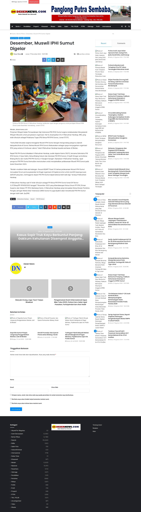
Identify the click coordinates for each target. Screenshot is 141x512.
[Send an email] (22, 54)
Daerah (13, 440)
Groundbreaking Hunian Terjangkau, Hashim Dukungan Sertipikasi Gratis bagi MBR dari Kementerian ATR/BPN (119, 117)
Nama (12, 379)
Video (13, 504)
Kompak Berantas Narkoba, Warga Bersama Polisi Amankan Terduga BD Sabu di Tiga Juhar (119, 261)
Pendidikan (27, 26)
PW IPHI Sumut (40, 199)
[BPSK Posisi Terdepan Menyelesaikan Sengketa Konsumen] (101, 140)
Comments (121, 43)
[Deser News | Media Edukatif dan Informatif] (29, 12)
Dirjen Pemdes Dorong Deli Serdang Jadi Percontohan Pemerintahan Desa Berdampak (118, 83)
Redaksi (95, 428)
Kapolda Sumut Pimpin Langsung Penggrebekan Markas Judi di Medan (19, 335)
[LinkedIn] (53, 60)
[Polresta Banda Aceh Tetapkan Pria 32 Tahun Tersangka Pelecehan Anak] (101, 70)
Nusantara (14, 469)
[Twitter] (49, 60)
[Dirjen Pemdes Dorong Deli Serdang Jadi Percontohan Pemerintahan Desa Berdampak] (101, 85)
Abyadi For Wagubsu (18, 430)
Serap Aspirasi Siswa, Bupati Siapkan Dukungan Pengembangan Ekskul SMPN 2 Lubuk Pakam (119, 318)
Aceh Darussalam (17, 434)
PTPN (83, 26)
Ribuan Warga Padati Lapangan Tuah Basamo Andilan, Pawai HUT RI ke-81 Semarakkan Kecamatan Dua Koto (119, 222)
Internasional (106, 26)
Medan (21, 38)
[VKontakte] (59, 207)
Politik (13, 485)
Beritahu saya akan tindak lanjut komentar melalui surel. (30, 399)
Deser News (17, 54)
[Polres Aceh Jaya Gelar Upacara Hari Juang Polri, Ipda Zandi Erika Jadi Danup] (101, 56)
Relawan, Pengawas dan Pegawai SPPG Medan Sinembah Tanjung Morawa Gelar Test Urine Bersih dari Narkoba (118, 152)
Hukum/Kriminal (16, 450)
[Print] (62, 60)
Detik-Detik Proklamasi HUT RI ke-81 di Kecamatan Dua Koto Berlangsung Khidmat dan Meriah (119, 242)
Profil (98, 26)
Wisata (53, 26)
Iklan (94, 431)
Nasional (14, 466)
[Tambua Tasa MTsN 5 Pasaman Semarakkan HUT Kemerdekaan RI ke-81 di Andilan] (101, 336)
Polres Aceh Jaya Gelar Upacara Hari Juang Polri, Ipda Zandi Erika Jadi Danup (118, 53)
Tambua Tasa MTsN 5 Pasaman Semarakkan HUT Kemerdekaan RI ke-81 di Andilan (118, 334)
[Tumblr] (46, 207)
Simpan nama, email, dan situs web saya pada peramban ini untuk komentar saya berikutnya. (43, 395)
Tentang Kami (97, 425)
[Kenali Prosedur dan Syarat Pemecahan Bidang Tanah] (50, 324)
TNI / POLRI (74, 26)
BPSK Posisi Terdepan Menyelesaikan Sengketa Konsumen (117, 138)
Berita (18, 26)
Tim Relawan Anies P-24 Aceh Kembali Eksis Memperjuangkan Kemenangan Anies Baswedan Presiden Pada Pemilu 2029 (119, 299)
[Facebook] (44, 60)
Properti (36, 26)
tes (113, 33)
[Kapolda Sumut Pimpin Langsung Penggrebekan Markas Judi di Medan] (22, 324)
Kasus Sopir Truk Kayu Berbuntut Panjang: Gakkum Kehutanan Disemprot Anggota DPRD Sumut (50, 239)
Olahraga (90, 26)
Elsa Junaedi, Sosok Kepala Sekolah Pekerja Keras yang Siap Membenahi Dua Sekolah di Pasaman (119, 203)
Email (12, 387)
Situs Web (54, 387)
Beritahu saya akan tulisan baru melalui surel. (27, 403)
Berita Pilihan (21, 33)
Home (13, 33)
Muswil (32, 199)
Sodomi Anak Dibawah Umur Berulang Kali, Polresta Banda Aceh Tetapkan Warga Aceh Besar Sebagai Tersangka (119, 172)
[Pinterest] (50, 207)
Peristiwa (27, 38)
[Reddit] (55, 207)
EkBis (59, 26)
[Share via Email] (58, 60)
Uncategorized (16, 501)
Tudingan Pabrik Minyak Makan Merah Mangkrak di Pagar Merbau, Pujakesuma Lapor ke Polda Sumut (77, 336)
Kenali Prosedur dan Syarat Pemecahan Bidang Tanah (48, 334)
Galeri (66, 26)
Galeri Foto (14, 446)
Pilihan (13, 481)
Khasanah (44, 26)
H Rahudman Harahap (23, 199)
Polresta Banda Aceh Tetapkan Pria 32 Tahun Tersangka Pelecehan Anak (118, 67)
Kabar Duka (15, 456)
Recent (103, 43)
